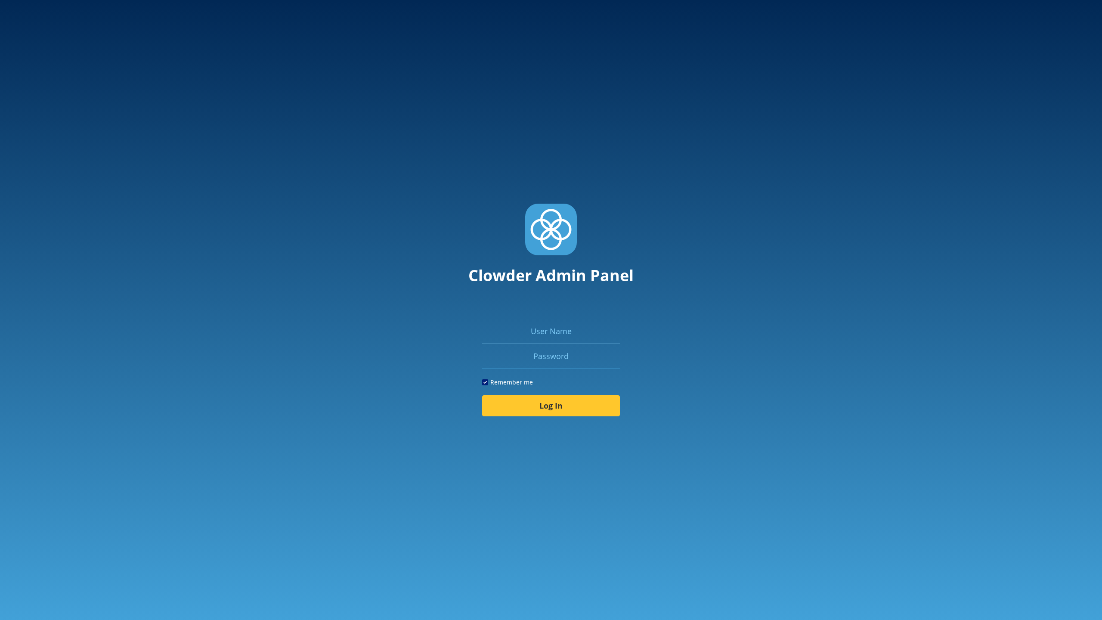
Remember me (511, 382)
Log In (551, 405)
